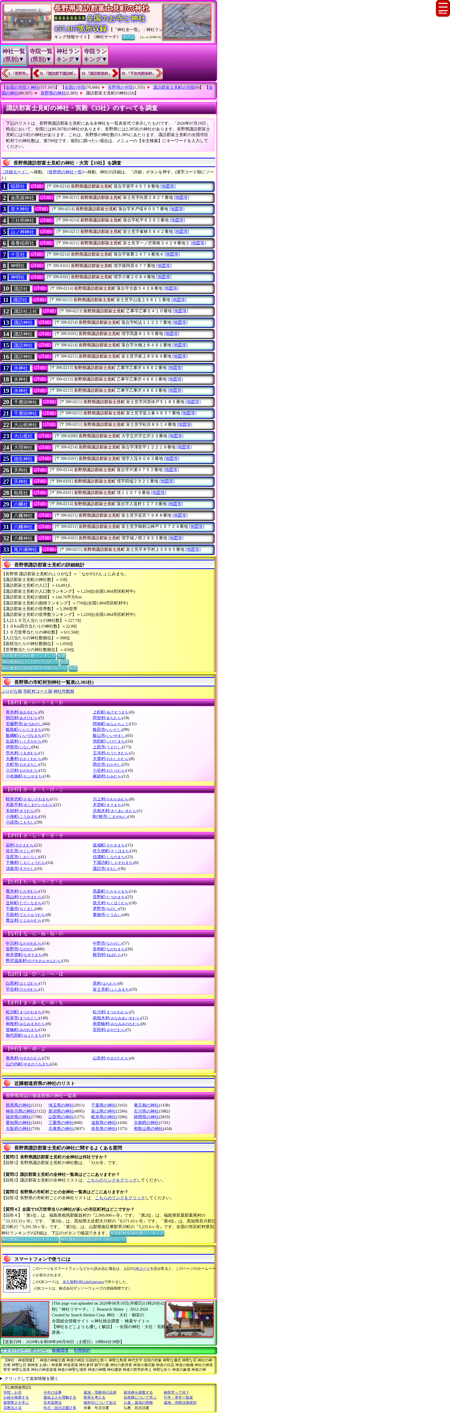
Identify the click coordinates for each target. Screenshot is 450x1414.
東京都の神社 (146, 1105)
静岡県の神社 (146, 1117)
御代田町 (24, 1035)
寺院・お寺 (12, 1392)
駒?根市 (110, 816)
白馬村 (22, 983)
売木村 (22, 753)
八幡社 (21, 504)
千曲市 (20, 908)
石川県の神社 (146, 1111)
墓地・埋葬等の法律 (100, 1392)
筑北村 (111, 903)
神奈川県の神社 (20, 1111)
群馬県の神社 (18, 1105)
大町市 (22, 764)
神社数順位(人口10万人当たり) (30, 662)
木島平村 (30, 805)
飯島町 (24, 729)
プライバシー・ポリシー (24, 1350)
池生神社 (23, 459)
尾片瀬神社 (25, 549)
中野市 (107, 943)
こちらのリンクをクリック (112, 1180)
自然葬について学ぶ (140, 1397)
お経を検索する (16, 1397)
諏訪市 (106, 868)
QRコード (142, 1269)
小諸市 (20, 822)
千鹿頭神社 (25, 402)
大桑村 (24, 758)
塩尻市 (22, 857)
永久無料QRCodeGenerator (83, 1282)
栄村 (20, 845)
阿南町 (111, 724)
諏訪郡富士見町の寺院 (174, 87)
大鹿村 (111, 758)
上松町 (111, 712)
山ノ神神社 (22, 232)
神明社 (18, 265)
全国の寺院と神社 (22, 87)
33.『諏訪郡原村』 (97, 73)
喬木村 (22, 891)
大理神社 (23, 447)
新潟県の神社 (60, 1111)
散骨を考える (94, 1397)
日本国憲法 (52, 1403)
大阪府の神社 (18, 1128)
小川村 (22, 770)
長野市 (20, 949)
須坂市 (20, 868)
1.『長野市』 (18, 73)
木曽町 (107, 805)
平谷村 (22, 989)
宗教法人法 (12, 1408)
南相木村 (117, 1018)
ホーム (128, 37)
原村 (105, 983)
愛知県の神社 (18, 1122)
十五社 (18, 254)
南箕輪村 (117, 1023)
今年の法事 (52, 1392)
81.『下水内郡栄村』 (139, 73)
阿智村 (107, 718)
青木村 (22, 712)
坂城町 (109, 845)
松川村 (111, 1012)
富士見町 (111, 989)
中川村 (24, 943)
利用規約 (82, 1350)
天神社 (21, 481)
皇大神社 (20, 209)
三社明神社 (22, 220)
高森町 (111, 891)
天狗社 (21, 470)
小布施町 (24, 776)
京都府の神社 (146, 1122)
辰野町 (109, 897)
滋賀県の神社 (103, 1122)
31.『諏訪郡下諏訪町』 (58, 73)
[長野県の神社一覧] (65, 172)
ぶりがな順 (11, 691)
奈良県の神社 (103, 1128)
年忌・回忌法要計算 (59, 1408)
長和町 (109, 949)
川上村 (111, 799)
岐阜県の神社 (103, 1117)
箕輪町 (22, 1029)
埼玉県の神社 (60, 1105)
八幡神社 (23, 515)
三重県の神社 (60, 1122)
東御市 (107, 914)
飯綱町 (24, 735)
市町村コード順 (37, 691)
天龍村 (26, 914)
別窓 (61, 655)
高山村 (24, 897)
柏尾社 (21, 492)
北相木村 (115, 811)
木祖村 (20, 811)
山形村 (111, 1058)
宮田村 (109, 1029)
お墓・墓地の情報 (138, 1403)
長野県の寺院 (120, 87)
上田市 (107, 747)
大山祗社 (23, 436)
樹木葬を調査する (138, 1392)
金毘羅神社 (22, 197)
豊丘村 (24, 920)
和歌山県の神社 (148, 1128)
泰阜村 (24, 1058)
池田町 (109, 741)
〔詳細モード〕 (15, 172)
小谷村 (109, 770)
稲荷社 (18, 186)
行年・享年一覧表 (178, 1397)
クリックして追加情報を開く (31, 1378)
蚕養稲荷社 (22, 243)
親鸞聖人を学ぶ (16, 1403)
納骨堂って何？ (176, 1392)
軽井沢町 (28, 799)
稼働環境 (60, 1350)
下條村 (26, 862)
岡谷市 (107, 764)
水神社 (21, 368)
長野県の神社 (53, 93)
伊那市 (19, 747)
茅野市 (106, 908)
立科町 (24, 903)
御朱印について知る (100, 1403)
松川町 (24, 1012)
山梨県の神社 (60, 1117)
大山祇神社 (25, 424)
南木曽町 (24, 954)
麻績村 (107, 776)
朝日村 (22, 718)
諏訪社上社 (25, 311)
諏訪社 (21, 288)
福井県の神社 (18, 1117)
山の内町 (28, 1064)
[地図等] (168, 186)
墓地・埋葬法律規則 (180, 1403)
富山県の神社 (103, 1111)
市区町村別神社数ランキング (29, 655)
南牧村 (26, 1023)
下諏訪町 (113, 862)
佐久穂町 (111, 851)
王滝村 (111, 753)
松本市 (22, 1018)
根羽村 (107, 954)
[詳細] (37, 186)
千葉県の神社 (103, 1105)
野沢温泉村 (34, 960)
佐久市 (19, 851)
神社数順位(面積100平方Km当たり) (34, 668)
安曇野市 (24, 724)
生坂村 (24, 741)
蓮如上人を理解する (59, 1397)
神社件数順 (63, 691)
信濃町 (109, 857)
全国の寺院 (75, 87)
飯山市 (109, 735)
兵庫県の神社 (60, 1128)
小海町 (22, 816)
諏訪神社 (23, 322)
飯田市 (107, 729)
